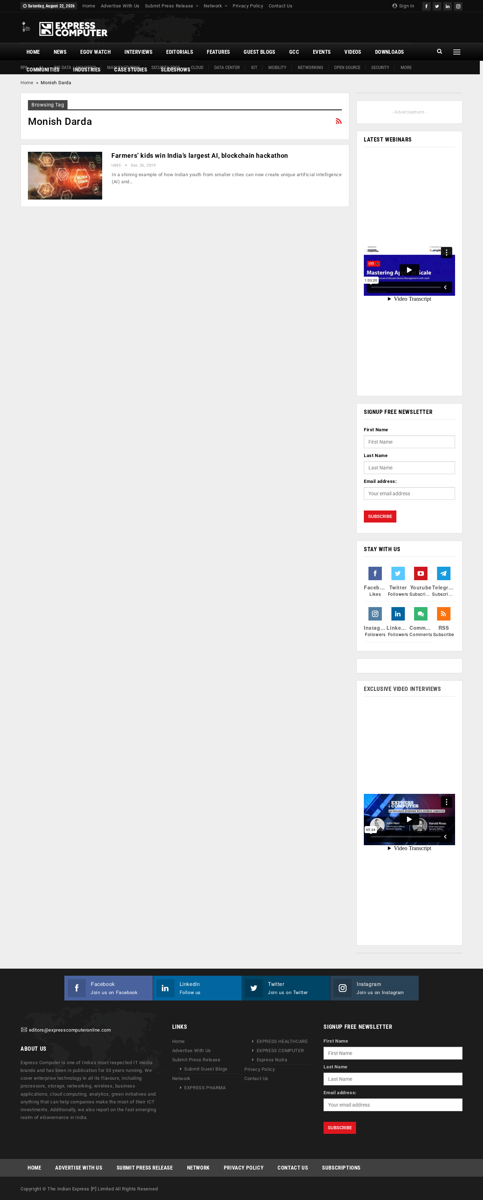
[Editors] (24, 1030)
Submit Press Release (169, 5)
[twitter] (437, 5)
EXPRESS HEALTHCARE (282, 1041)
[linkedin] (447, 5)
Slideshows (175, 70)
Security (380, 67)
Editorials (179, 52)
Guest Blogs (259, 52)
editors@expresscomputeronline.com (70, 1030)
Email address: (380, 481)
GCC (294, 52)
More (406, 67)
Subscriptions (341, 1168)
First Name (376, 429)
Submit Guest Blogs (206, 1069)
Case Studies (130, 70)
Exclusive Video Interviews (402, 689)
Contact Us (281, 5)
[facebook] (426, 5)
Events (322, 52)
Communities (43, 70)
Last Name (376, 455)
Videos (352, 52)
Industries (86, 70)
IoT (254, 67)
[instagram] (458, 5)
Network (213, 5)
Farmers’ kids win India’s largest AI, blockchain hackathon (199, 155)
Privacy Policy (248, 5)
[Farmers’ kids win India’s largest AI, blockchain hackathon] (65, 175)
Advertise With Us (120, 5)
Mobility (277, 67)
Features (218, 52)
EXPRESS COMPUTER (280, 1050)
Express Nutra (272, 1059)
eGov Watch (95, 52)
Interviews (138, 52)
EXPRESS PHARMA (205, 1087)
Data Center (227, 67)
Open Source (347, 67)
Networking (310, 67)
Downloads (389, 52)
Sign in (406, 5)
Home (88, 5)
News (60, 52)
